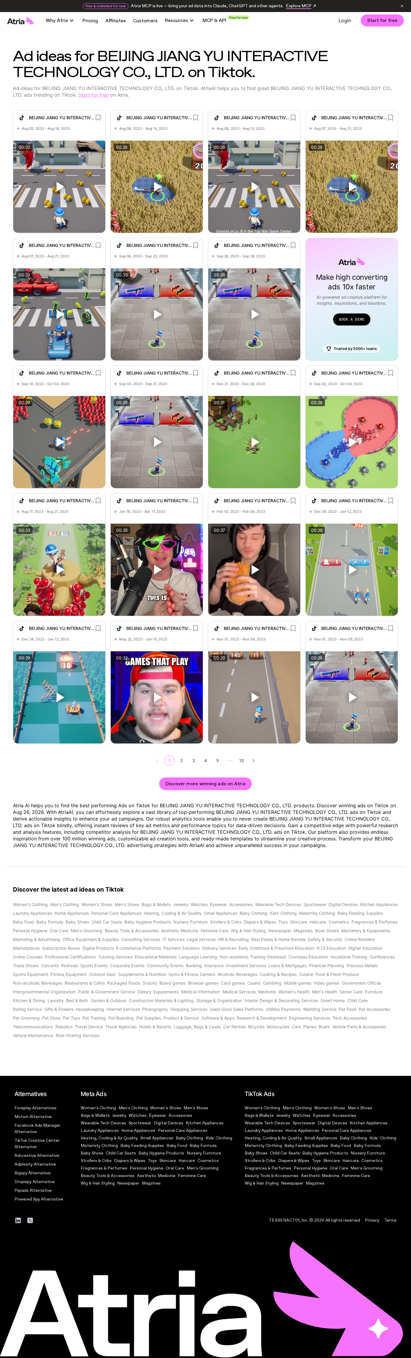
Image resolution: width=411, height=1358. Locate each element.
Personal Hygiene (146, 1168)
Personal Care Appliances (182, 1130)
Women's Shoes (165, 1107)
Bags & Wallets (95, 1115)
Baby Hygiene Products (161, 1153)
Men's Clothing (133, 1107)
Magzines (151, 1183)
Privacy (372, 1220)
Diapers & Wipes (129, 1160)
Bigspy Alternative (32, 1173)
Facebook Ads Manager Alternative (37, 1128)
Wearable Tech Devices (103, 1123)
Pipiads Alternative (33, 1190)
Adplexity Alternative (35, 1164)
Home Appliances (138, 1130)
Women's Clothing (98, 1107)
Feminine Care (192, 1175)
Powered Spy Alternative (38, 1199)
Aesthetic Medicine (156, 1175)
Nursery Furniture (204, 1153)
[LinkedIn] (18, 1220)
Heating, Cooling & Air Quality (109, 1138)
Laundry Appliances (100, 1130)
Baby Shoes (92, 1153)
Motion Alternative (33, 1116)
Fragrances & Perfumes (104, 1168)
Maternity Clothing (99, 1145)
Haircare (186, 1160)
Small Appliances (156, 1138)
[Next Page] (253, 760)
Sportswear (139, 1123)
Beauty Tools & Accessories (107, 1175)
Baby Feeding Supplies (142, 1145)
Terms (390, 1220)
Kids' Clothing (219, 1138)
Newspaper (128, 1183)
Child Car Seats (121, 1153)
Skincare (167, 1160)
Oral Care (175, 1168)
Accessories (180, 1115)
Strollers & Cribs (96, 1160)
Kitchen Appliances (205, 1123)
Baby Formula (203, 1145)
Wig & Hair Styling (98, 1183)
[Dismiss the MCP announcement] (402, 6)
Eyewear (157, 1115)
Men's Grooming (202, 1168)
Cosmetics (208, 1160)
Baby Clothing (189, 1138)
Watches (138, 1115)
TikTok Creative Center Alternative (37, 1143)
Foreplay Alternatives (35, 1107)
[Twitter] (30, 1220)
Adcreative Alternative (36, 1155)
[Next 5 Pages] (229, 760)
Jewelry (119, 1115)
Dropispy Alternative (34, 1181)
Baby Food (176, 1145)
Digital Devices (168, 1123)
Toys (152, 1160)
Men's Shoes (196, 1107)
